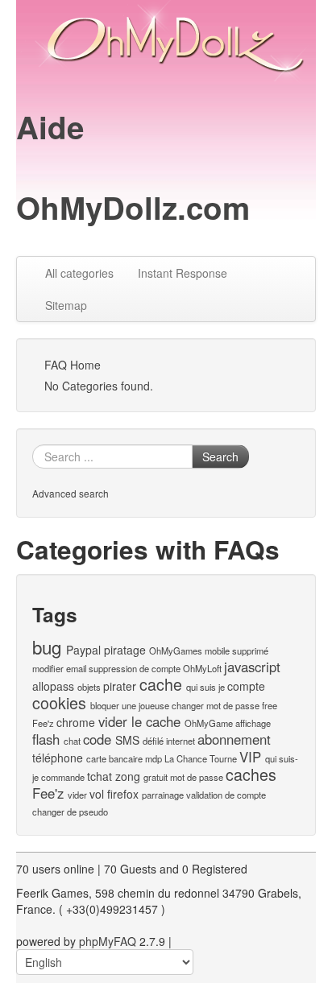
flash (46, 739)
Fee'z (48, 793)
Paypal (83, 650)
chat (72, 740)
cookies (59, 702)
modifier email (59, 668)
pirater (119, 686)
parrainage (163, 794)
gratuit (155, 776)
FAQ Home (72, 365)
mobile (217, 650)
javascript (252, 666)
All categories (79, 273)
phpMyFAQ (107, 941)
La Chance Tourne (200, 758)
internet (180, 740)
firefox (123, 794)
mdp (153, 758)
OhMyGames (175, 650)
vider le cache (139, 721)
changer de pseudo (70, 811)
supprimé (250, 650)
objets (89, 686)
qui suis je (205, 686)
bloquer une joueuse (129, 705)
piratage (125, 650)
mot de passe (196, 776)
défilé (153, 740)
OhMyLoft (202, 668)
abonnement (234, 739)
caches (251, 774)
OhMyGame (209, 723)
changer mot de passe (215, 705)
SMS (127, 740)
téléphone (57, 758)
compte (246, 686)
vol (96, 794)
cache (160, 684)
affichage (253, 723)
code (97, 739)
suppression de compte (135, 668)
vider (77, 794)
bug (46, 646)
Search (220, 456)
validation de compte (226, 794)
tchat (99, 776)
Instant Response (182, 273)
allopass (53, 686)
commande (63, 776)
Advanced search (70, 493)
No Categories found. (98, 386)
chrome (75, 722)
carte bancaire (114, 758)
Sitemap (66, 305)
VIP (250, 756)
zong (127, 776)
